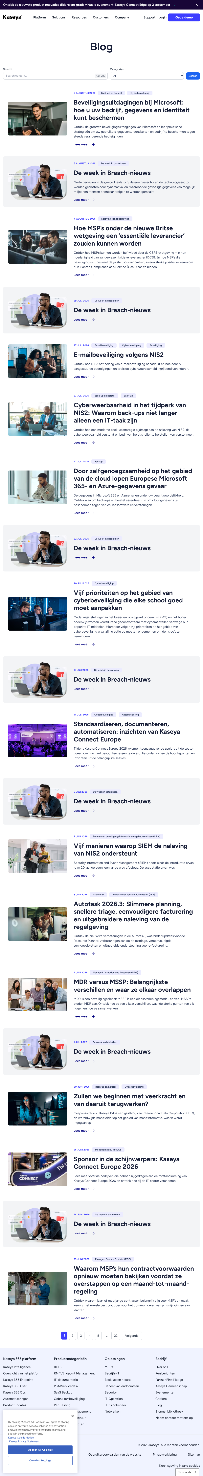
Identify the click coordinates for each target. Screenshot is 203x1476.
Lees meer (81, 144)
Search (7, 69)
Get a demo (184, 17)
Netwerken (113, 1411)
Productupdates (14, 1405)
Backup (98, 461)
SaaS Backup (63, 1392)
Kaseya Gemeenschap (171, 1386)
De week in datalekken (113, 163)
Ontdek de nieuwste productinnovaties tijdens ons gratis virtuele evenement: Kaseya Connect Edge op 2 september (86, 5)
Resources (79, 17)
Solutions (58, 17)
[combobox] (187, 1472)
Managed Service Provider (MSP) (113, 1259)
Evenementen (165, 1392)
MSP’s (109, 1367)
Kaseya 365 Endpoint (18, 1380)
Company (122, 17)
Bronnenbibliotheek (169, 1411)
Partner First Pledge (169, 1380)
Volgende (132, 1336)
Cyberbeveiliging (139, 93)
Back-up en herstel (111, 93)
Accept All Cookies (40, 1449)
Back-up (128, 395)
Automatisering (130, 714)
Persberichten (165, 1373)
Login (163, 17)
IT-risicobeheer (115, 1405)
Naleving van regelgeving (115, 218)
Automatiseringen (16, 1399)
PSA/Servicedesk (66, 1386)
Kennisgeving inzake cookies (179, 1465)
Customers (101, 17)
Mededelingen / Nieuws (108, 1149)
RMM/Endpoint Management (74, 1373)
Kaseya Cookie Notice (21, 1437)
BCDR (58, 1367)
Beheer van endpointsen (122, 1386)
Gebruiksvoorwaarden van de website (114, 1454)
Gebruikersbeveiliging (69, 1399)
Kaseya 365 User (14, 1386)
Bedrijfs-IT (112, 1373)
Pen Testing (62, 1405)
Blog (158, 1405)
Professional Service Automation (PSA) (133, 894)
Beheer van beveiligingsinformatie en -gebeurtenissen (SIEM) (126, 836)
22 (116, 1336)
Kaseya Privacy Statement (24, 1441)
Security (111, 1392)
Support (149, 17)
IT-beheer (98, 894)
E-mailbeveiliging (104, 345)
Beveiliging (156, 345)
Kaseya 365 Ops (14, 1392)
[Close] (72, 1416)
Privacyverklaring (165, 1454)
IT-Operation (114, 1399)
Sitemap (194, 1454)
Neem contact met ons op (174, 1418)
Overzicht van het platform (22, 1373)
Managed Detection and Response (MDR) (115, 972)
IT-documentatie (66, 1380)
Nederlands (184, 1472)
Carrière (161, 1399)
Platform (39, 17)
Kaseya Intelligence (17, 1367)
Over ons (161, 1367)
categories (117, 69)
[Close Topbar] (196, 5)
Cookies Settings (40, 1460)
